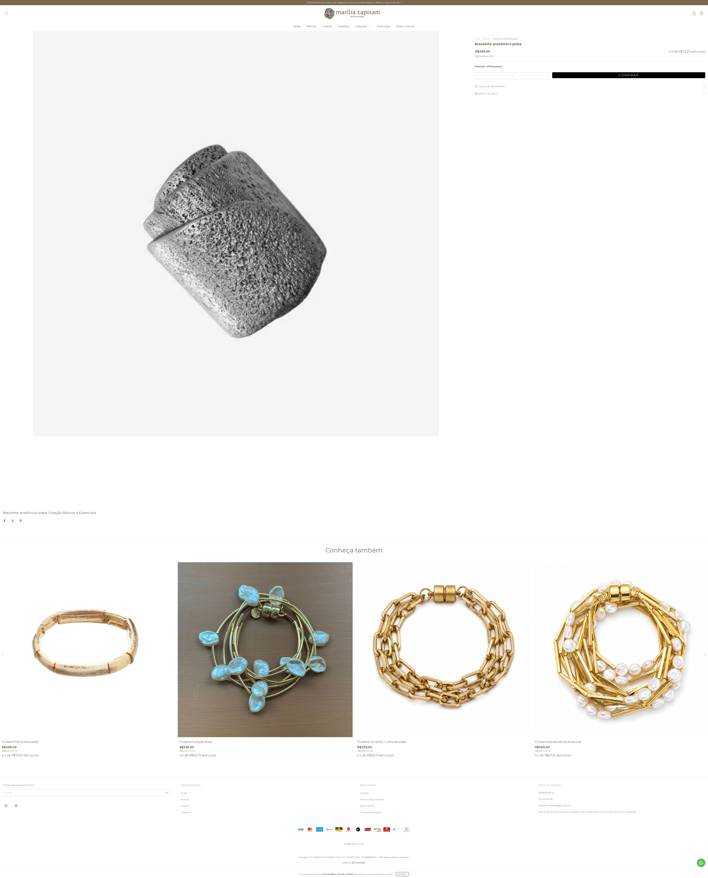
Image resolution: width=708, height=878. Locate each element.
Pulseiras (343, 26)
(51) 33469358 (545, 799)
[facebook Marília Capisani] (16, 805)
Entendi (402, 874)
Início (477, 39)
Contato (364, 793)
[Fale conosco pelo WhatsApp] (701, 863)
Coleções (361, 26)
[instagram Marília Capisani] (6, 805)
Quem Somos (405, 26)
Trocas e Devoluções (370, 812)
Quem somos (367, 805)
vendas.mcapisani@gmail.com (554, 805)
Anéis (297, 26)
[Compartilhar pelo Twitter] (13, 520)
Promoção (383, 26)
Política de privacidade (372, 799)
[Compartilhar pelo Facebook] (4, 520)
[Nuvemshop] (354, 863)
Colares (327, 26)
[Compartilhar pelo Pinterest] (20, 520)
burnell (360, 843)
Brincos (311, 26)
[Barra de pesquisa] (6, 13)
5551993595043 (546, 792)
